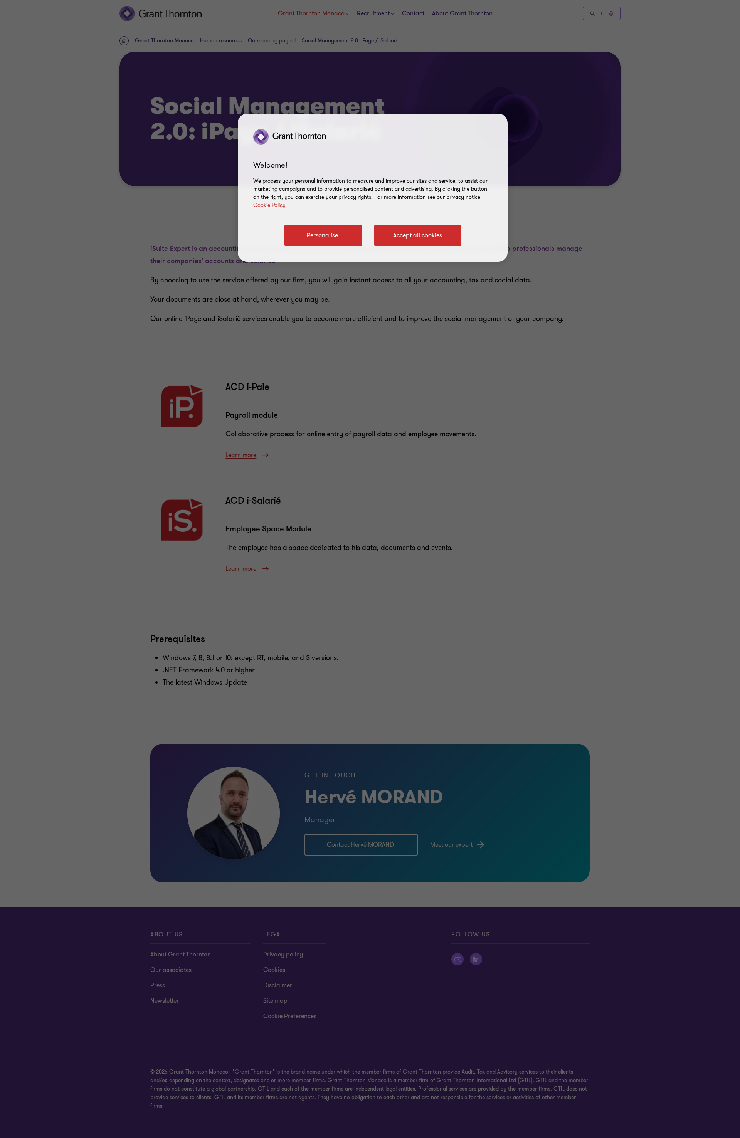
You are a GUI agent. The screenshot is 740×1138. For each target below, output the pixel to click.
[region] (373, 188)
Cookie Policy (269, 205)
